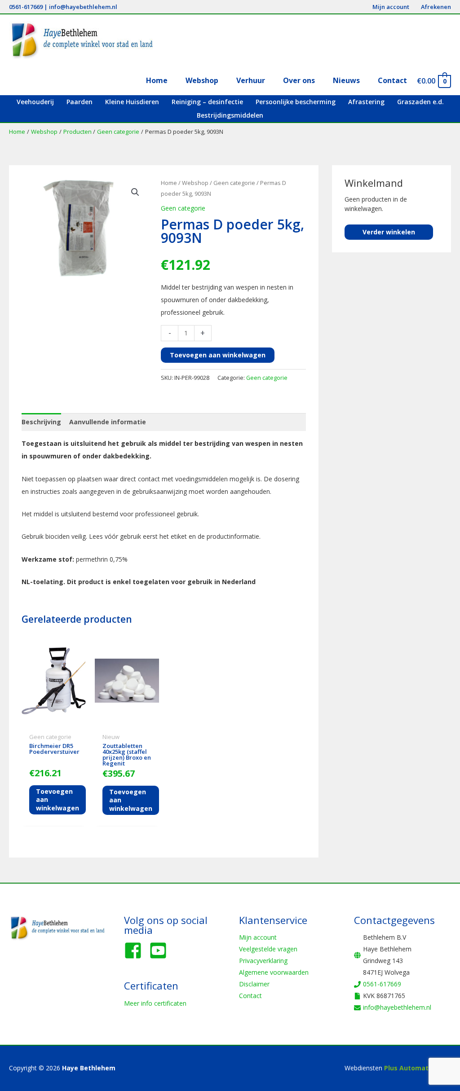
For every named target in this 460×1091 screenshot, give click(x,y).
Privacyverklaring (263, 960)
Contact (250, 995)
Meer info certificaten (155, 1003)
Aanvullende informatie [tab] (107, 422)
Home (169, 183)
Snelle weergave (53, 722)
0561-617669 (26, 7)
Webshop (195, 183)
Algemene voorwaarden (274, 972)
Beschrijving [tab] (41, 422)
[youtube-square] (160, 950)
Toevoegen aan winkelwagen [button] (57, 799)
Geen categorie (234, 183)
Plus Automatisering (417, 1068)
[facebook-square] (135, 950)
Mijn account (258, 937)
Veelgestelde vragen (268, 949)
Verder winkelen (389, 232)
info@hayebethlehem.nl (83, 7)
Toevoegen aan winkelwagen (217, 355)
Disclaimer (254, 984)
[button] (135, 192)
